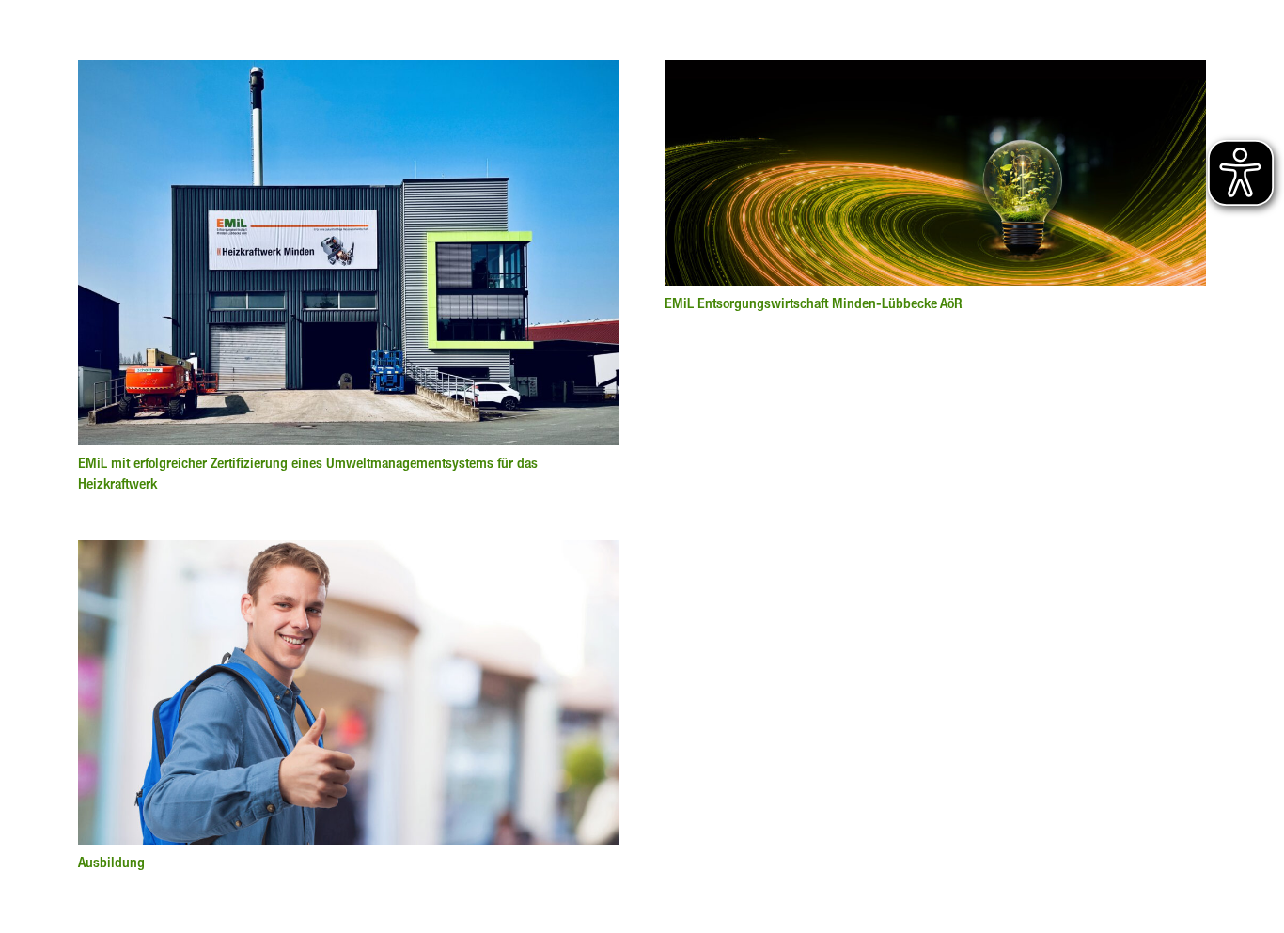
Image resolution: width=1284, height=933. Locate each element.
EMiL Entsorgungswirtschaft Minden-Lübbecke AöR (814, 303)
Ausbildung (111, 862)
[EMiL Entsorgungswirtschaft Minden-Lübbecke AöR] (935, 71)
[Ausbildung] (348, 551)
